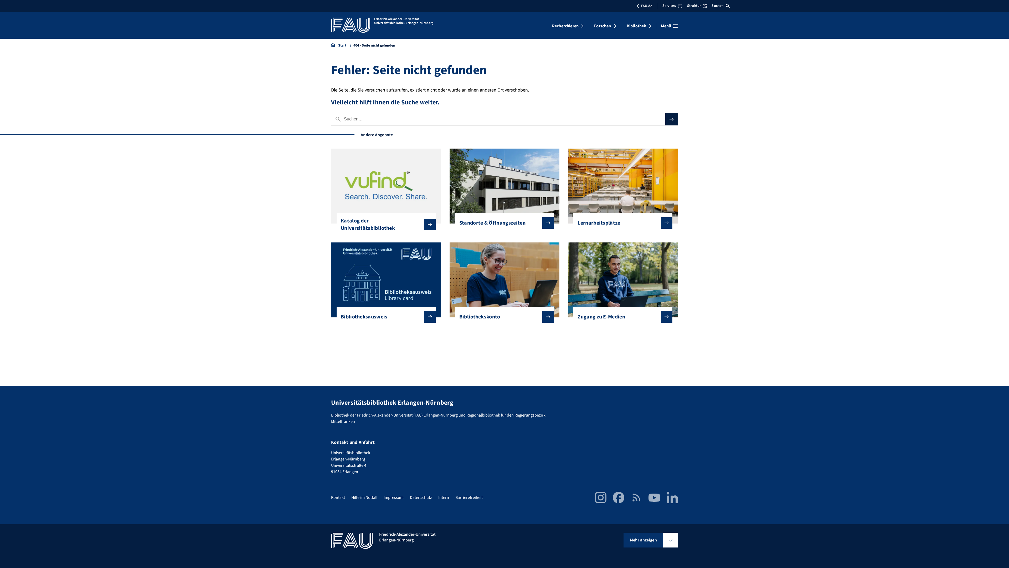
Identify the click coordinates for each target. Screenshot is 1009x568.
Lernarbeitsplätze (599, 223)
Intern (443, 497)
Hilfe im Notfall (364, 497)
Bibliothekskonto (479, 317)
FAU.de (646, 6)
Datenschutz (421, 497)
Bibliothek (636, 26)
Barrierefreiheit (469, 497)
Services (669, 5)
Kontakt (338, 497)
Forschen (602, 26)
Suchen (718, 5)
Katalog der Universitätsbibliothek (368, 224)
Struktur (694, 5)
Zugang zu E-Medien (601, 317)
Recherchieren (565, 26)
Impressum (394, 497)
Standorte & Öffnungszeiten (492, 223)
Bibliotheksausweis (364, 317)
